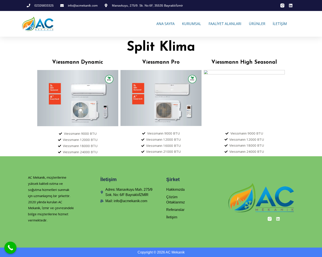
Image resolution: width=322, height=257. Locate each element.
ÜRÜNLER (257, 23)
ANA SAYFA (165, 23)
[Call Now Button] (10, 248)
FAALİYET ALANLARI (225, 23)
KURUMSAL (191, 23)
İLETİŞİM (280, 23)
